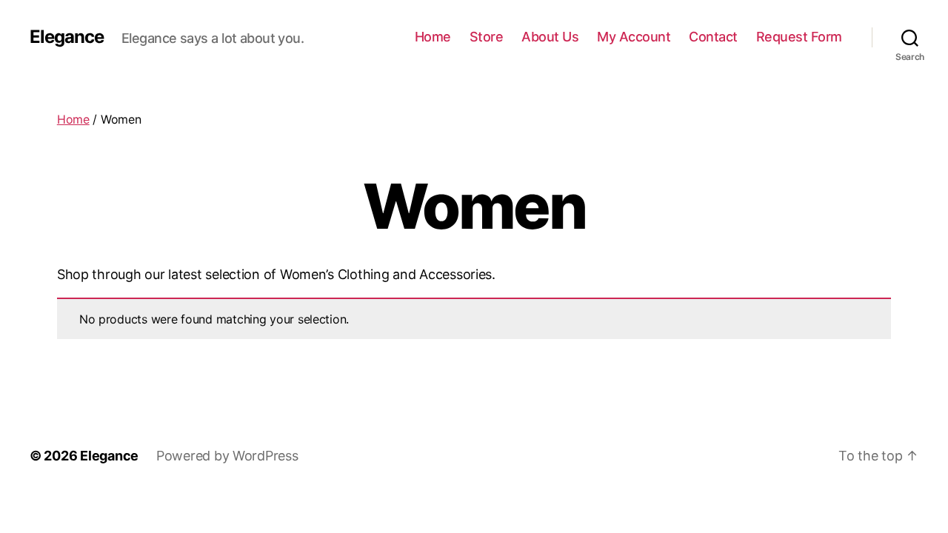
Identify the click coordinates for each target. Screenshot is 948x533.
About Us (549, 36)
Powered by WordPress (227, 455)
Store (487, 36)
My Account (633, 36)
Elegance (67, 37)
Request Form (799, 36)
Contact (713, 36)
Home (433, 36)
